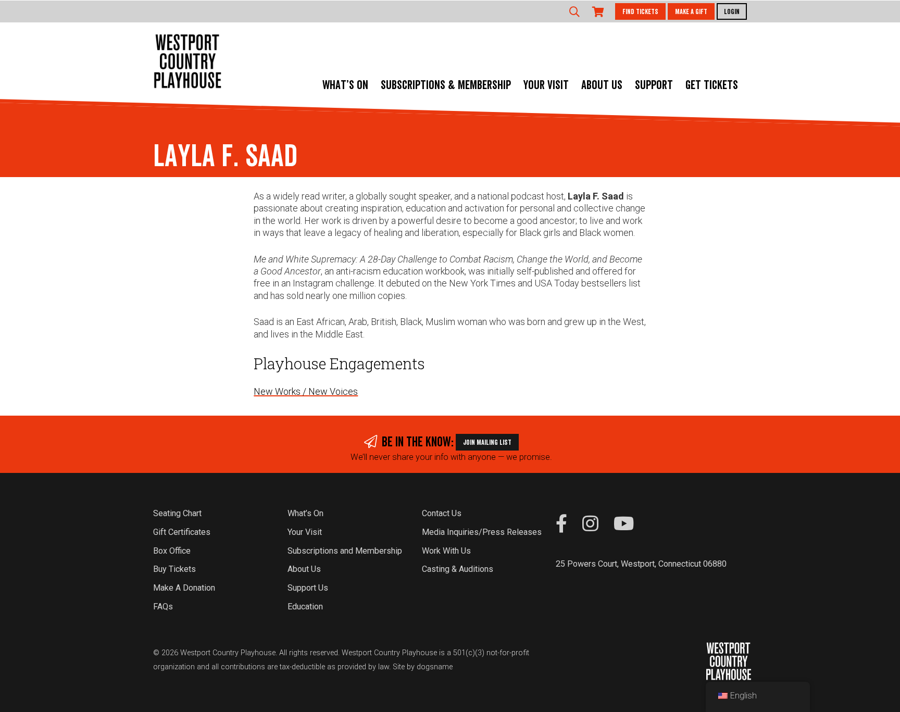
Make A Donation (184, 588)
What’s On (345, 85)
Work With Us (446, 551)
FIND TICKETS (640, 12)
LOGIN (732, 12)
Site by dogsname (423, 667)
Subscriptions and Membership (345, 551)
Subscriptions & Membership (446, 85)
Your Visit (546, 85)
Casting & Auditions (457, 569)
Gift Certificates (181, 532)
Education (305, 606)
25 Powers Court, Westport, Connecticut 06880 (641, 564)
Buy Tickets (174, 569)
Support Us (308, 588)
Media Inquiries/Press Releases (482, 532)
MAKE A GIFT (691, 12)
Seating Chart (177, 513)
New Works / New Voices (306, 391)
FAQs (163, 606)
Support (654, 85)
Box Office (172, 551)
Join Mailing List (487, 442)
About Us (601, 85)
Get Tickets (711, 85)
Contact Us (441, 513)
